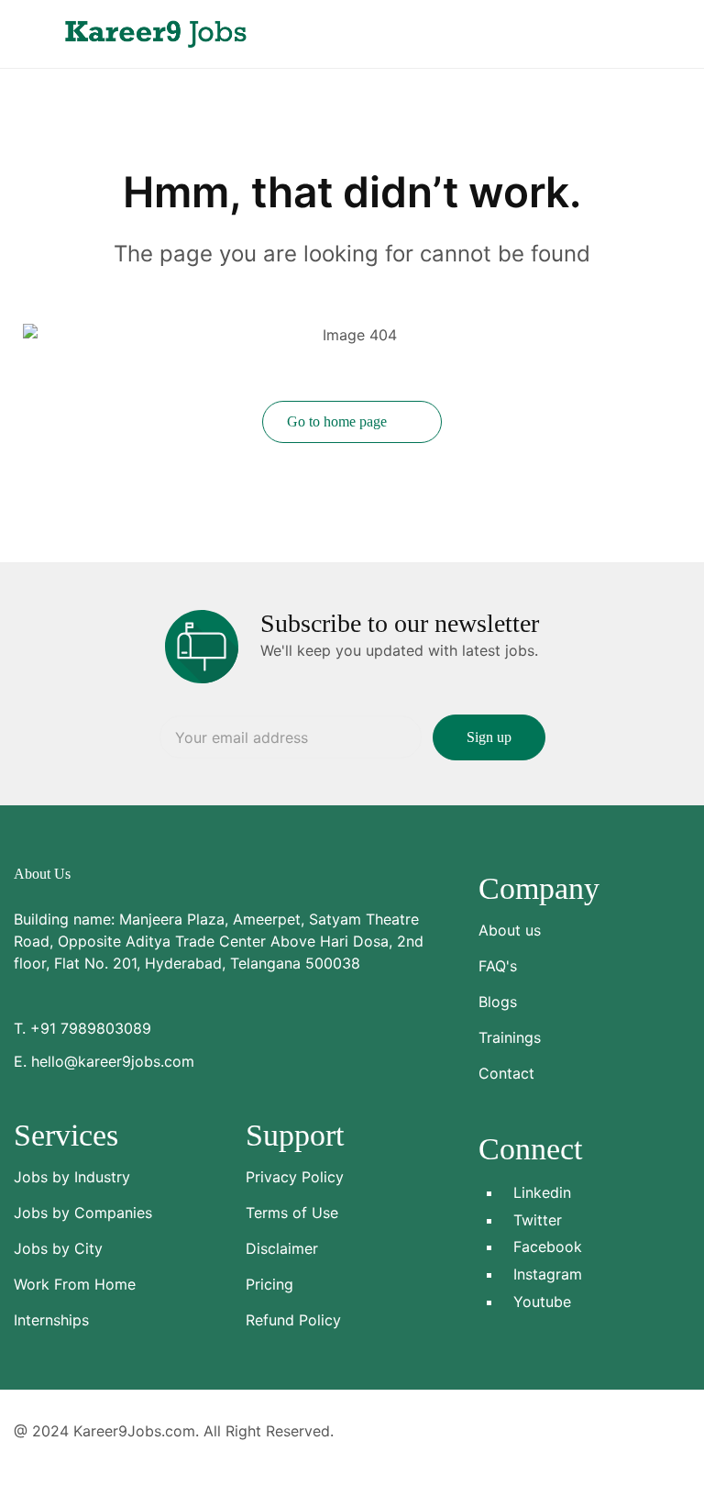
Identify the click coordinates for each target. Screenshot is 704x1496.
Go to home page (338, 421)
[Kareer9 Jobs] (155, 32)
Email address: (291, 737)
